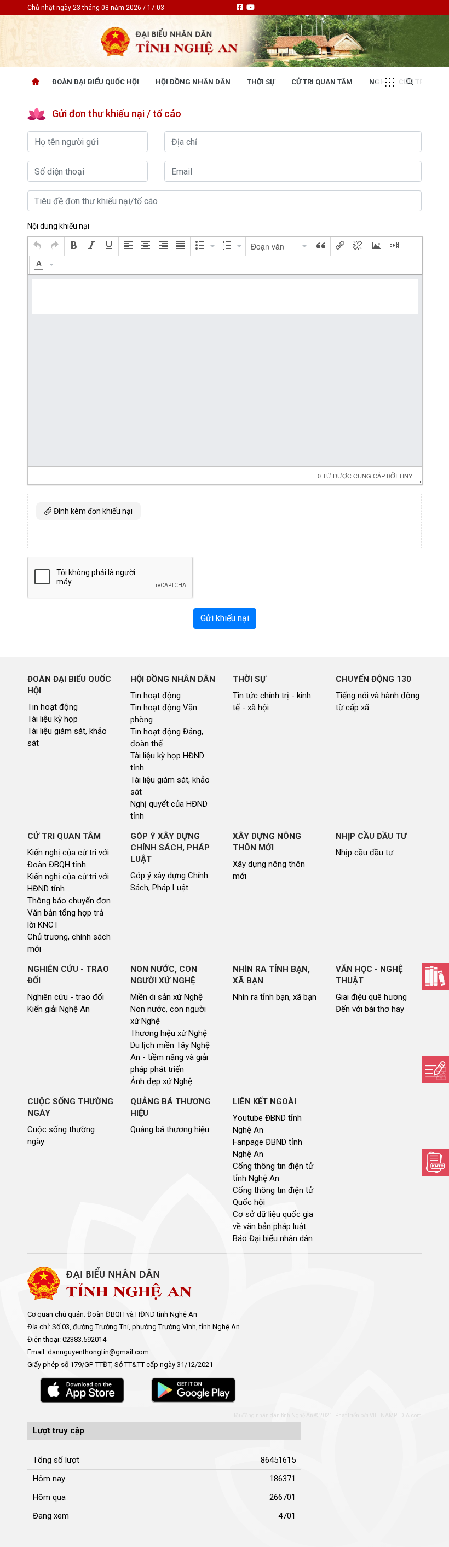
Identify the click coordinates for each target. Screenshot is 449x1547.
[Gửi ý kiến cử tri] (435, 976)
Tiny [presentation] (405, 475)
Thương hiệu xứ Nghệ (168, 1033)
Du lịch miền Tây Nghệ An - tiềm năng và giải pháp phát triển (170, 1057)
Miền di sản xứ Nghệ (166, 997)
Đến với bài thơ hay (370, 1009)
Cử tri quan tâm (322, 82)
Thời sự (261, 82)
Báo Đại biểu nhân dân (273, 1238)
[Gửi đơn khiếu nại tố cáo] (435, 1162)
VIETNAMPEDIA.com (396, 1415)
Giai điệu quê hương (371, 997)
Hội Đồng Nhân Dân (193, 82)
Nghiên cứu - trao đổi (65, 997)
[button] (37, 246)
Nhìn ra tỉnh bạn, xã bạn (274, 997)
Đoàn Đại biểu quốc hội (95, 82)
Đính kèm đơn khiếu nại (92, 511)
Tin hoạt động (52, 707)
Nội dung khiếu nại (58, 226)
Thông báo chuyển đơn (69, 901)
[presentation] (37, 246)
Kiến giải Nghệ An (58, 1009)
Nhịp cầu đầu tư (364, 852)
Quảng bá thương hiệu (169, 1129)
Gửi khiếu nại (224, 618)
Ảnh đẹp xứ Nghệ (161, 1081)
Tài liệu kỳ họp (52, 719)
